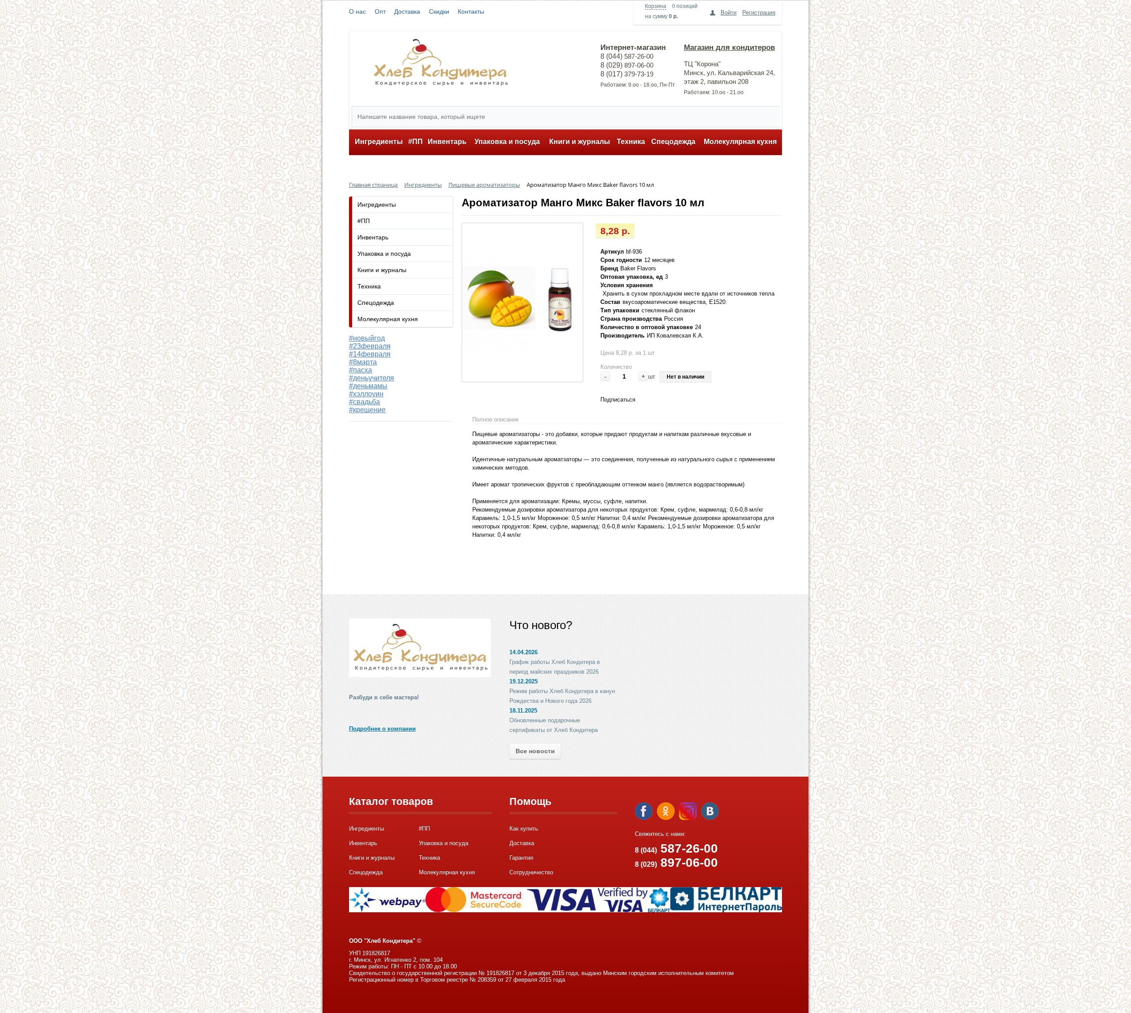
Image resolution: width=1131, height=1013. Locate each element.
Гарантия (521, 857)
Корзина (655, 6)
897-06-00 (676, 862)
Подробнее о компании (382, 728)
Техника (631, 141)
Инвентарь (447, 141)
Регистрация (758, 12)
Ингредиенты (379, 141)
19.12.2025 (523, 681)
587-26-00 (676, 848)
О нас (357, 11)
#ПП (415, 141)
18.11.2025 (523, 710)
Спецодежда (673, 141)
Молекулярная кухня (740, 141)
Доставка (407, 11)
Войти (728, 12)
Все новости (535, 751)
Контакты (471, 11)
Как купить (523, 828)
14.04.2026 (523, 652)
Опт (380, 11)
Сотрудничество (531, 872)
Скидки (439, 11)
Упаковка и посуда (507, 141)
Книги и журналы (579, 141)
